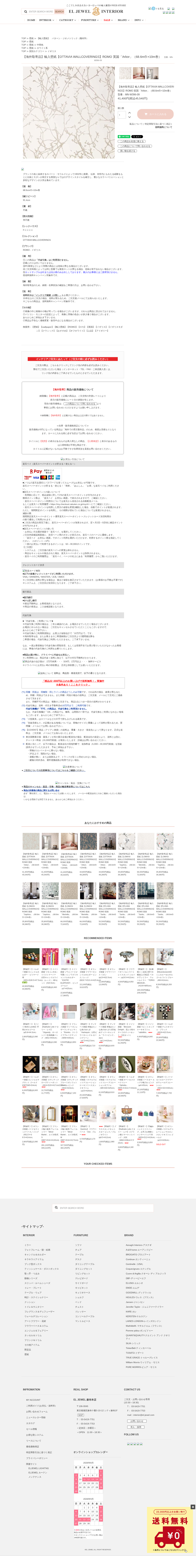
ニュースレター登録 (35, 1417)
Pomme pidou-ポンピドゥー (139, 1330)
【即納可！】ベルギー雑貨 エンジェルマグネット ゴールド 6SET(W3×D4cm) (30, 1081)
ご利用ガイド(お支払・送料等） (41, 1406)
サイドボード (81, 1283)
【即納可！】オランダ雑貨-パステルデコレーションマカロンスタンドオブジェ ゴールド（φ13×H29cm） (164, 1133)
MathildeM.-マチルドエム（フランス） (144, 1326)
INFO (138, 20)
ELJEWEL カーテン (37, 1472)
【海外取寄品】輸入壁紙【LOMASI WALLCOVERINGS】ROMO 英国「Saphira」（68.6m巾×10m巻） (127, 861)
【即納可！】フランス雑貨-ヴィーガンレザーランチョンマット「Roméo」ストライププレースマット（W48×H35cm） (69, 1031)
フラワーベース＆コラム (36, 1326)
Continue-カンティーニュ (138, 1259)
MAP (80, 1415)
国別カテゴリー (36, 51)
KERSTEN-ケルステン (136, 1316)
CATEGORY (66, 20)
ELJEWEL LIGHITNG (38, 1468)
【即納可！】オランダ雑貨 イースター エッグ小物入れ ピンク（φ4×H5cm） (146, 1081)
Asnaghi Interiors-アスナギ (139, 1245)
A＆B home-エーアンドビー (139, 1250)
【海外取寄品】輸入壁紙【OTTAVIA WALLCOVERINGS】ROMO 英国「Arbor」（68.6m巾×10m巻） (31, 861)
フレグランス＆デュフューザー (39, 1311)
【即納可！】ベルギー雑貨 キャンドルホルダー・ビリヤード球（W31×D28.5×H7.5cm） (31, 974)
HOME (31, 20)
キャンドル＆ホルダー (35, 1254)
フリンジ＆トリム (33, 1340)
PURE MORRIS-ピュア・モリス (141, 1367)
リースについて (33, 1440)
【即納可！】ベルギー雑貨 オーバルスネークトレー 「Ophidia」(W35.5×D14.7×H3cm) (127, 1082)
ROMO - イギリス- (32, 250)
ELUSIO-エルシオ (134, 1283)
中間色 (40, 45)
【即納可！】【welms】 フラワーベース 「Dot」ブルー (88, 1130)
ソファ (78, 1245)
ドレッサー (80, 1311)
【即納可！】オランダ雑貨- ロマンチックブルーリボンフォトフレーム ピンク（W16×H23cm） (69, 1082)
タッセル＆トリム (33, 1335)
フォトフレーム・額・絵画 (37, 1250)
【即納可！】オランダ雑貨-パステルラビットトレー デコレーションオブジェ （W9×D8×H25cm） (107, 1082)
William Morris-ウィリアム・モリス (143, 1362)
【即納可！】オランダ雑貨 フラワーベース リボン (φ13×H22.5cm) (107, 973)
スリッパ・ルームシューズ (37, 1283)
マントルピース (82, 1321)
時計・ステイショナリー (36, 1297)
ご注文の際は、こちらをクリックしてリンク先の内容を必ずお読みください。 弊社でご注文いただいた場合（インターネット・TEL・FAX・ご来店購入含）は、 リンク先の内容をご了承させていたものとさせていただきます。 (72, 369)
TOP (23, 38)
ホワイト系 (42, 48)
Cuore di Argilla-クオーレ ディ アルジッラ (146, 1273)
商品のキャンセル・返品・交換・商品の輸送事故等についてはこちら (57, 786)
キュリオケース (82, 1292)
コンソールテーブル (84, 1316)
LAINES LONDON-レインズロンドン (143, 1321)
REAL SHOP (81, 1389)
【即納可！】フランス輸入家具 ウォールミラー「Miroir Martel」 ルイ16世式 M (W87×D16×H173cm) (69, 1133)
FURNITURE (88, 20)
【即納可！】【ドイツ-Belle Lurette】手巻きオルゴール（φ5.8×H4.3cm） (30, 1028)
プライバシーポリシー (37, 1458)
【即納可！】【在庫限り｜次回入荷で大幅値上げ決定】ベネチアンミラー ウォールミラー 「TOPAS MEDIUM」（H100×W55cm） (146, 977)
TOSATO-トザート (135, 1353)
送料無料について (163, 127)
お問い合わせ (136, 1421)
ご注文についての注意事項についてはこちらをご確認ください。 (55, 770)
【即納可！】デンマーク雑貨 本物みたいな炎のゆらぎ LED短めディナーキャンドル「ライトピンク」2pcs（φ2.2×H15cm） (107, 1032)
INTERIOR (45, 20)
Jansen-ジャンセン (135, 1302)
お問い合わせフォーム (37, 1411)
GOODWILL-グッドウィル (138, 1292)
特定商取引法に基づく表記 (157, 124)
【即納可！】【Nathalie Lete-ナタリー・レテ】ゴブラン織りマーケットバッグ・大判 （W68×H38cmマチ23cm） (126, 1134)
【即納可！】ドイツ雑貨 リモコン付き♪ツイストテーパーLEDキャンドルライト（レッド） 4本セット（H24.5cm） (49, 976)
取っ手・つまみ (32, 1273)
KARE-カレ (131, 1311)
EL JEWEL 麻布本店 (85, 1399)
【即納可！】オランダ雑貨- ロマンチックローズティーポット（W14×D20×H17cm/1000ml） (50, 1081)
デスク (78, 1259)
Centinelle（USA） (135, 1264)
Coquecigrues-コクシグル (138, 1269)
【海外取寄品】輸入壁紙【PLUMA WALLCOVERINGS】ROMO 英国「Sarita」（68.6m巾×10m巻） (107, 910)
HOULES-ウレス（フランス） (140, 1297)
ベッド (78, 1302)
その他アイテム (32, 1345)
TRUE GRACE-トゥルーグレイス (142, 1357)
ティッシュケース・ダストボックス (41, 1269)
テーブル (79, 1254)
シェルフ (79, 1297)
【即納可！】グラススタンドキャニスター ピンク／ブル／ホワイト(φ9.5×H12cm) (107, 1131)
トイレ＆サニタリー (34, 1307)
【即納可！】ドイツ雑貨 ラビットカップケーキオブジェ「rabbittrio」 (145, 1028)
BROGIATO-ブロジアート (138, 1254)
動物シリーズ (30, 1278)
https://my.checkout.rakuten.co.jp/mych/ (70, 504)
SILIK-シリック (133, 1343)
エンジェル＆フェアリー (36, 1330)
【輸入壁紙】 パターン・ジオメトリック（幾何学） (62, 38)
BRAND (122, 20)
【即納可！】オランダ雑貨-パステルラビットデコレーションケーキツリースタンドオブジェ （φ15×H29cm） (88, 1084)
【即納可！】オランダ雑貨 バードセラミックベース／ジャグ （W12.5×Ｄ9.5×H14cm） (30, 1131)
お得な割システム (34, 1435)
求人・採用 (135, 1427)
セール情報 (31, 1429)
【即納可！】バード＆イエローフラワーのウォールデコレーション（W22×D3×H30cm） (165, 1082)
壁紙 (31, 38)
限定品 (27, 1349)
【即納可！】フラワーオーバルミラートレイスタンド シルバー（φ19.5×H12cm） (126, 973)
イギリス (52, 51)
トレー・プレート (33, 1288)
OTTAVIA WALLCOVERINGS (37, 240)
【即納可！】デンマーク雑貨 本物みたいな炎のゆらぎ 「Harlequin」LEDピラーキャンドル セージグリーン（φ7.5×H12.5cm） (88, 1032)
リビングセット (82, 1273)
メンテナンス (34, 1477)
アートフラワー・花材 (35, 1321)
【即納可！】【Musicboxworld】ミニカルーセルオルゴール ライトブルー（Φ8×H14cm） (164, 974)
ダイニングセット (83, 1269)
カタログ (30, 1423)
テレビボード (81, 1278)
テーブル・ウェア (33, 1292)
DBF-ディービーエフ (136, 1278)
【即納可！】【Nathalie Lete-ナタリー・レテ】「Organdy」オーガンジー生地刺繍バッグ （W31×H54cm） (50, 1031)
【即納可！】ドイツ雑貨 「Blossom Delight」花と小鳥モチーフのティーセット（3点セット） (126, 1029)
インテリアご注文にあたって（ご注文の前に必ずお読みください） (72, 359)
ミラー (27, 1245)
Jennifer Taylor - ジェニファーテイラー (145, 1307)
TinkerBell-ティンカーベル (138, 1348)
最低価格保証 (32, 1446)
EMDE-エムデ (132, 1288)
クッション (29, 1302)
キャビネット (81, 1288)
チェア (78, 1250)
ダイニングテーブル (84, 1264)
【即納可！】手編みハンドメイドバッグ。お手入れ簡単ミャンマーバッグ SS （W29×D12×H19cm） (146, 1131)
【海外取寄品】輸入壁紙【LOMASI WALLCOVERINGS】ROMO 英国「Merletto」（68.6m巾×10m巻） (146, 861)
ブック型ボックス (33, 1264)
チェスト (79, 1307)
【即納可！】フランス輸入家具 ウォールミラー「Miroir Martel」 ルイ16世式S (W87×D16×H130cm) (50, 1133)
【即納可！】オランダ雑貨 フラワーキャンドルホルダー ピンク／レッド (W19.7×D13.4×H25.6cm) (88, 974)
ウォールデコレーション (36, 1316)
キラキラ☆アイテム (34, 1259)
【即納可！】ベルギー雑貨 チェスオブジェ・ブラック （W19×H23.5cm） (164, 1028)
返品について (135, 124)
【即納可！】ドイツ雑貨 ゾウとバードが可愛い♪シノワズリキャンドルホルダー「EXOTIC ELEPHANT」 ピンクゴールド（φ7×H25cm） (69, 979)
